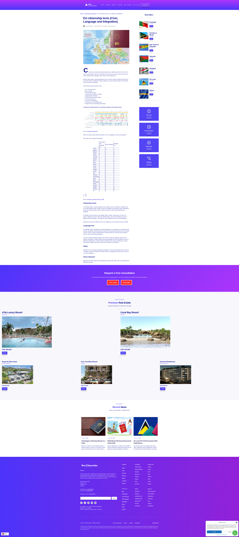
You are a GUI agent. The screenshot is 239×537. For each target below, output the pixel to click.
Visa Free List (137, 500)
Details (4, 353)
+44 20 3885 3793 (89, 490)
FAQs (123, 506)
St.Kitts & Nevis (138, 466)
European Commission (92, 131)
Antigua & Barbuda (138, 469)
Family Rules (150, 496)
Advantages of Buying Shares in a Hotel (93, 442)
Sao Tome (137, 483)
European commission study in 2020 (95, 199)
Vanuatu (136, 478)
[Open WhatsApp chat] (235, 533)
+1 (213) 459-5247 (90, 489)
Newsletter (137, 523)
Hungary (149, 476)
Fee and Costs (125, 496)
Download (148, 117)
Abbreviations (150, 505)
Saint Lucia (137, 474)
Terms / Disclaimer (117, 523)
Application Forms (138, 498)
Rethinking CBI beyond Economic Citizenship (119, 442)
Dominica (137, 471)
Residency (137, 493)
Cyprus (149, 481)
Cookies (131, 523)
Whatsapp (126, 282)
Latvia (149, 478)
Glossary (150, 503)
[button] (236, 522)
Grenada (136, 476)
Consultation (145, 5)
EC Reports (150, 498)
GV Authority (137, 505)
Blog (123, 491)
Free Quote (113, 282)
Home (81, 13)
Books (123, 504)
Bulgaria (149, 483)
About (123, 468)
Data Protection (155, 522)
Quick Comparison (151, 491)
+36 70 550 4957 (92, 494)
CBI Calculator (125, 499)
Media (123, 478)
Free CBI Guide (151, 493)
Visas (149, 501)
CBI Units (137, 503)
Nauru (136, 481)
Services (124, 473)
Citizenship (137, 491)
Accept (214, 531)
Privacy (125, 523)
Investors (124, 480)
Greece (149, 469)
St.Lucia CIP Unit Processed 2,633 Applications (145, 442)
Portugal (149, 466)
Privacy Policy (219, 534)
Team (123, 470)
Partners (124, 475)
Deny (230, 531)
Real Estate (124, 494)
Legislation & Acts (138, 496)
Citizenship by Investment (90, 13)
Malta (149, 474)
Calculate (149, 133)
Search (114, 498)
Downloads (124, 501)
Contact (124, 483)
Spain (149, 471)
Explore (151, 38)
